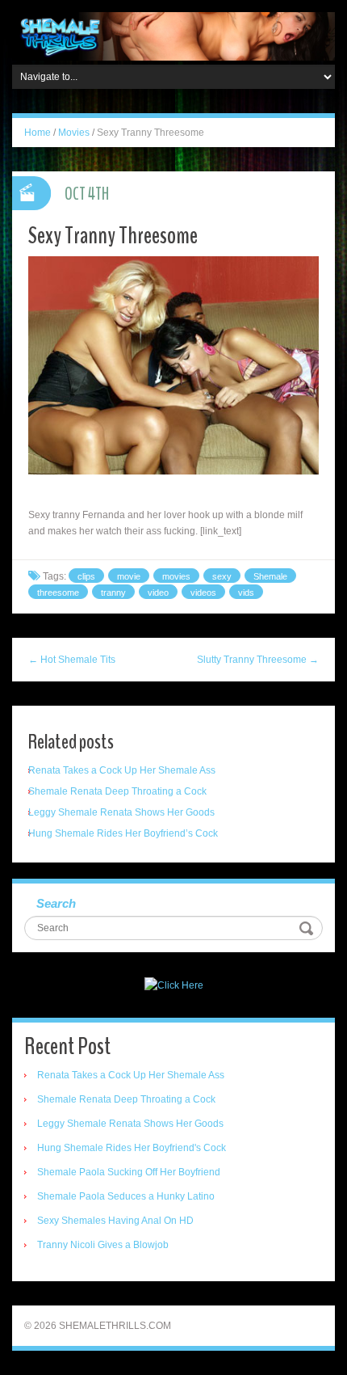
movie (128, 576)
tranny (113, 592)
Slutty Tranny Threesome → (258, 659)
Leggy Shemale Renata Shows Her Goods (121, 812)
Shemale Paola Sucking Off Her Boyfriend (128, 1172)
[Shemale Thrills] (173, 35)
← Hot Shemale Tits (71, 659)
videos (203, 592)
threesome (58, 592)
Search (56, 903)
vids (246, 592)
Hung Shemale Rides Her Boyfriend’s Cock (123, 833)
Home (37, 132)
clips (86, 576)
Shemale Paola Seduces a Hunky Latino (126, 1196)
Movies (74, 132)
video (158, 592)
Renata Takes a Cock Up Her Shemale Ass (121, 770)
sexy (222, 576)
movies (176, 576)
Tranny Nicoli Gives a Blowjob (103, 1245)
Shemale (270, 576)
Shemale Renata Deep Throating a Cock (117, 791)
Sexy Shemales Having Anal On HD (115, 1220)
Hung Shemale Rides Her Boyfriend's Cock (131, 1148)
